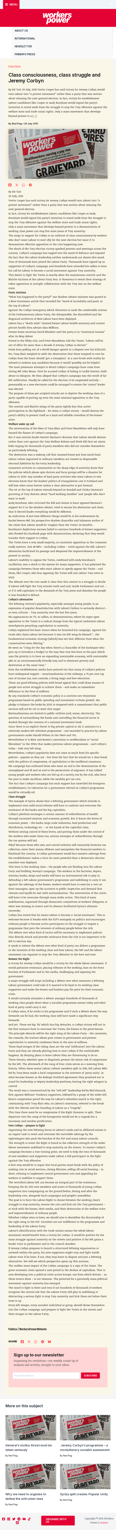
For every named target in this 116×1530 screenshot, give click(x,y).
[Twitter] (13, 1519)
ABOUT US (21, 30)
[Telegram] (30, 184)
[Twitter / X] (16, 184)
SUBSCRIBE (90, 1375)
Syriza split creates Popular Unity (84, 1494)
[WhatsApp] (23, 184)
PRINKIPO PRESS (25, 54)
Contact (103, 1522)
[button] (111, 4)
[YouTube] (24, 1519)
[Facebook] (9, 184)
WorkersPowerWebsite (33, 1329)
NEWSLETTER (23, 46)
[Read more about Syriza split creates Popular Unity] (85, 1476)
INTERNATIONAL (25, 38)
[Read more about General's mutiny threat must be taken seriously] (30, 1427)
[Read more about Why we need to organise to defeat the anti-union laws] (30, 1476)
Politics (14, 66)
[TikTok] (29, 1519)
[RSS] (17, 1522)
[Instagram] (8, 1519)
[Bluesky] (49, 1341)
